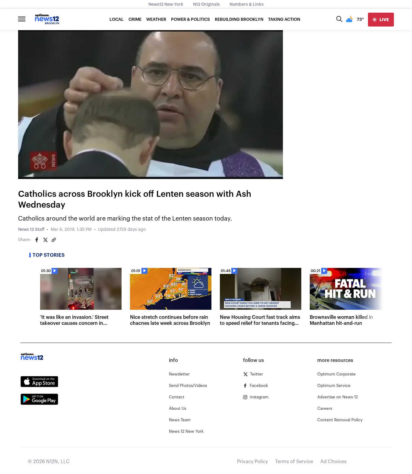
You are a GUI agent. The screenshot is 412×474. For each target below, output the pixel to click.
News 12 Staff (31, 230)
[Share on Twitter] (45, 239)
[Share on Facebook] (36, 239)
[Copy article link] (53, 239)
